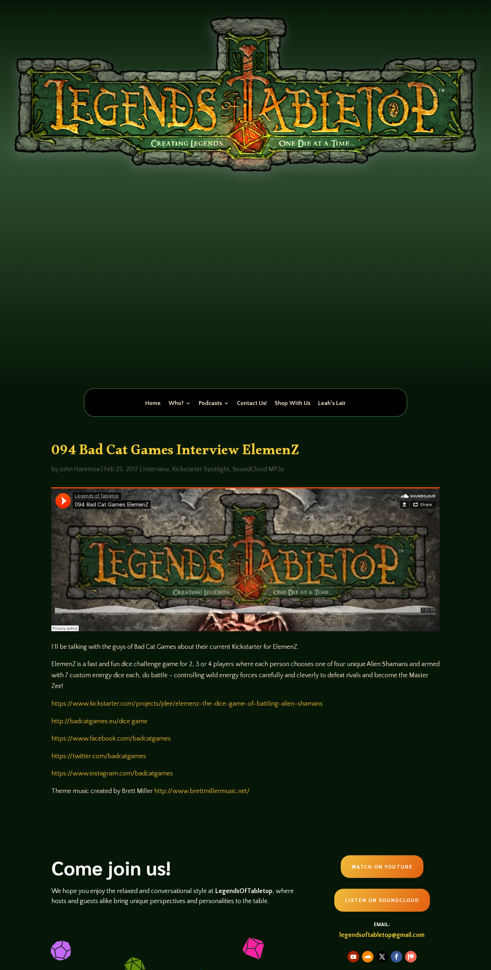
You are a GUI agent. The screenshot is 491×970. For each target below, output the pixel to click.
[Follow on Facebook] (396, 956)
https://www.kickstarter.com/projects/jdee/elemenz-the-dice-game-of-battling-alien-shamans (187, 703)
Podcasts (210, 403)
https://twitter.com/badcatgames (98, 756)
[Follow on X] (382, 956)
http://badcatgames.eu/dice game (99, 721)
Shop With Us (292, 403)
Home (153, 403)
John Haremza (80, 469)
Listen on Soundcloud (382, 900)
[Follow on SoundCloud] (367, 956)
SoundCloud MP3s (258, 469)
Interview (156, 469)
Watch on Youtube (382, 866)
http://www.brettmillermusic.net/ (202, 791)
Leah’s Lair (332, 403)
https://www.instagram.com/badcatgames (112, 773)
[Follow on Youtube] (353, 956)
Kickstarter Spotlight (200, 469)
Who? (176, 403)
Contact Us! (252, 403)
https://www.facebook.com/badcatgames (111, 738)
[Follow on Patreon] (411, 956)
